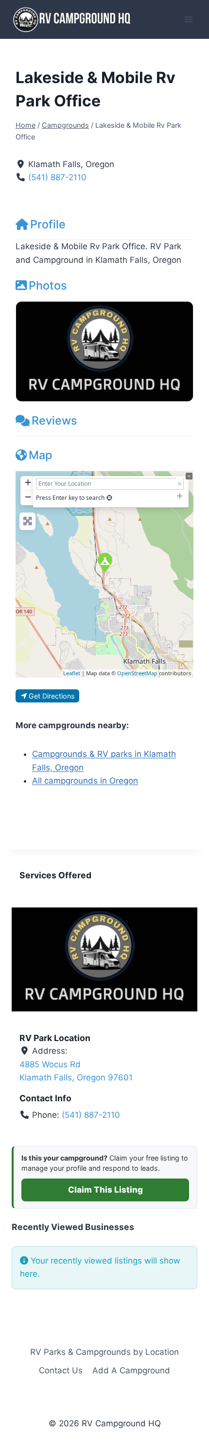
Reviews (54, 420)
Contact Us (61, 1370)
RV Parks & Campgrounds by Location (104, 1352)
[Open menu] (188, 19)
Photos (48, 285)
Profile (48, 224)
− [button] (28, 497)
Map (40, 455)
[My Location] (109, 498)
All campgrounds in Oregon (85, 781)
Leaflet (71, 673)
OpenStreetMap (137, 673)
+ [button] (28, 482)
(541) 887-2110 (57, 177)
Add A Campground (131, 1370)
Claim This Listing (105, 1190)
